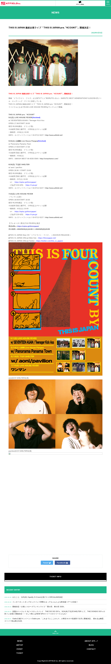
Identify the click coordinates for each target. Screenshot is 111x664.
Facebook (61, 563)
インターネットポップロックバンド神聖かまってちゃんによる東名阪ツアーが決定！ (41, 602)
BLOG (91, 645)
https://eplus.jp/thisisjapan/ (25, 182)
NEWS (19, 641)
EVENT (20, 649)
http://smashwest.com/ (49, 159)
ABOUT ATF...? (91, 641)
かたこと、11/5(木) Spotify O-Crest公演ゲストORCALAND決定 (33, 597)
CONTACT (91, 649)
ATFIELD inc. (53, 661)
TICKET (19, 653)
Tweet (46, 563)
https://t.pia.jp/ (31, 185)
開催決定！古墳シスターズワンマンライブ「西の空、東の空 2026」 (34, 607)
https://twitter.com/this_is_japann (49, 241)
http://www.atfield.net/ (54, 135)
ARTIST (19, 645)
